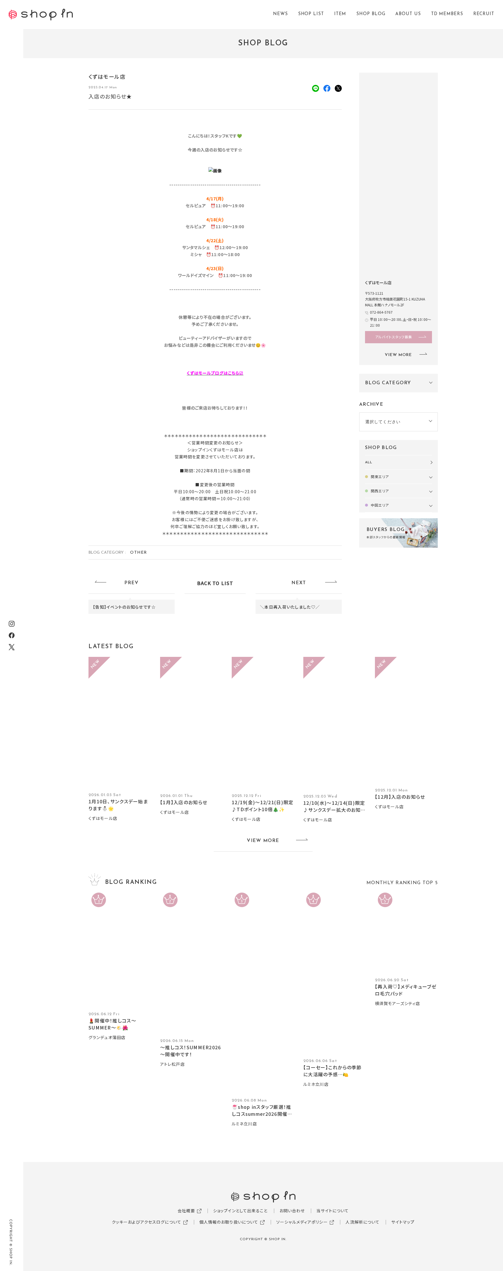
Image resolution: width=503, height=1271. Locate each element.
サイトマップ (403, 1222)
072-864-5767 (381, 312)
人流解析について (363, 1222)
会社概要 (186, 1210)
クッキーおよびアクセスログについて (146, 1222)
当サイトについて (332, 1210)
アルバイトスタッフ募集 (393, 336)
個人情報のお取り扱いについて (228, 1222)
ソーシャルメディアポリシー (302, 1222)
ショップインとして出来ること (240, 1210)
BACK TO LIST (215, 583)
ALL (368, 462)
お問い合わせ (292, 1210)
